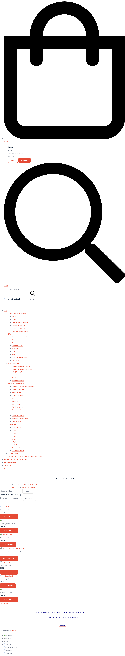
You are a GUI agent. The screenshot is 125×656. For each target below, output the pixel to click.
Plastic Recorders (17, 407)
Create (13, 631)
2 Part (14, 430)
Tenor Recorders (17, 375)
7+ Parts (14, 445)
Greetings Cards (17, 346)
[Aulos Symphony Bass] (8, 521)
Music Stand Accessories (20, 331)
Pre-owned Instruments (16, 384)
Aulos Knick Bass (5, 510)
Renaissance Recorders (19, 410)
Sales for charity (17, 422)
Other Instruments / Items (20, 419)
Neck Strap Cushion (6, 579)
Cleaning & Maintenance (20, 322)
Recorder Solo (16, 427)
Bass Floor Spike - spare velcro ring (11, 551)
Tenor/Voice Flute (18, 395)
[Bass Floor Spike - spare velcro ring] (12, 548)
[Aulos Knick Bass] (6, 507)
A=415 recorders (17, 413)
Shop (5, 311)
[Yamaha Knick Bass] (7, 590)
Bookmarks (15, 343)
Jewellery (15, 349)
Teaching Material (18, 451)
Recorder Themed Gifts (20, 357)
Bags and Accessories (19, 340)
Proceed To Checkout (28, 487)
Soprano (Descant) (18, 389)
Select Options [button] (8, 544)
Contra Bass (16, 404)
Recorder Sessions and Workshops (15, 460)
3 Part (14, 433)
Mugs (13, 354)
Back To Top (4, 604)
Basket (13, 160)
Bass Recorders (17, 378)
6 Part (14, 442)
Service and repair (10, 462)
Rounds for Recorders (19, 448)
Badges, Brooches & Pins (20, 337)
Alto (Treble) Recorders (20, 372)
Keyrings (14, 352)
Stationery (15, 360)
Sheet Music (12, 425)
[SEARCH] (32, 293)
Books (14, 317)
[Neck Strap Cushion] (7, 576)
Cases (14, 319)
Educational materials (19, 325)
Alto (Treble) (16, 392)
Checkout (24, 160)
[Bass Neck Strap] (6, 562)
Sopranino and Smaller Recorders (23, 387)
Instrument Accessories (19, 328)
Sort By (19, 499)
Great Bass (15, 401)
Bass (13, 398)
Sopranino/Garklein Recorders (21, 366)
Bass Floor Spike (5, 538)
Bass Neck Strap (5, 565)
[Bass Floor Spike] (6, 535)
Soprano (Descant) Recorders (22, 369)
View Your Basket (14, 487)
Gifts (9, 334)
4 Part (14, 436)
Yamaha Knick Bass (6, 593)
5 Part (14, 439)
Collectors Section (18, 416)
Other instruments (18, 381)
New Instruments (14, 363)
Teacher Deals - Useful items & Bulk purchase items (25, 457)
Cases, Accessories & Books (17, 314)
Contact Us (7, 465)
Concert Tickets (13, 454)
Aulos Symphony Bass (7, 524)
